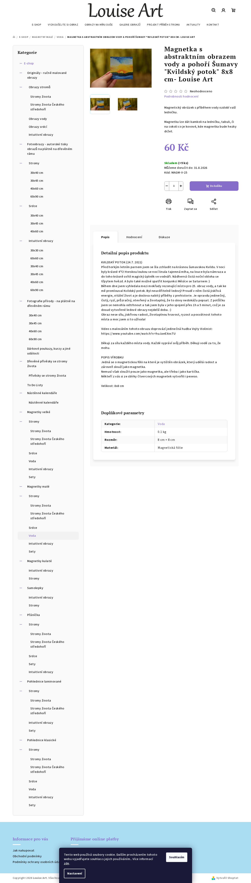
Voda (32, 461)
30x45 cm (36, 181)
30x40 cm (36, 173)
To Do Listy (35, 385)
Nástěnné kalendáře (42, 393)
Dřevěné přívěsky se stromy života (47, 363)
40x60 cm (36, 188)
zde (66, 863)
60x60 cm (36, 258)
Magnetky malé (38, 486)
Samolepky (35, 588)
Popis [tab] (105, 237)
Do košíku (216, 186)
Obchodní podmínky (27, 856)
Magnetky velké (38, 412)
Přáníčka (33, 615)
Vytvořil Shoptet (227, 878)
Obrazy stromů (40, 87)
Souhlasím (176, 857)
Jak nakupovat (24, 850)
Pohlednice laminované (44, 681)
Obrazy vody (38, 119)
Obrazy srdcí (38, 127)
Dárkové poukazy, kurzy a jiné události (49, 351)
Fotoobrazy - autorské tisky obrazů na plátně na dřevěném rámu (49, 149)
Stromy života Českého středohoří (47, 107)
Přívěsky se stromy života (47, 375)
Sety (32, 477)
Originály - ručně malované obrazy (47, 75)
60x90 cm (36, 196)
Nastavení (74, 873)
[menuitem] (36, 24)
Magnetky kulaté (39, 561)
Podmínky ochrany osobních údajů (38, 862)
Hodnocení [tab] (134, 237)
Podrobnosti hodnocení (181, 96)
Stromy (34, 163)
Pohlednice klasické (41, 740)
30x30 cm (36, 250)
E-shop (29, 63)
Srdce (33, 206)
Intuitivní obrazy (41, 135)
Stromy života (40, 97)
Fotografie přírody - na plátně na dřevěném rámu (51, 303)
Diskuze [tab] (164, 237)
